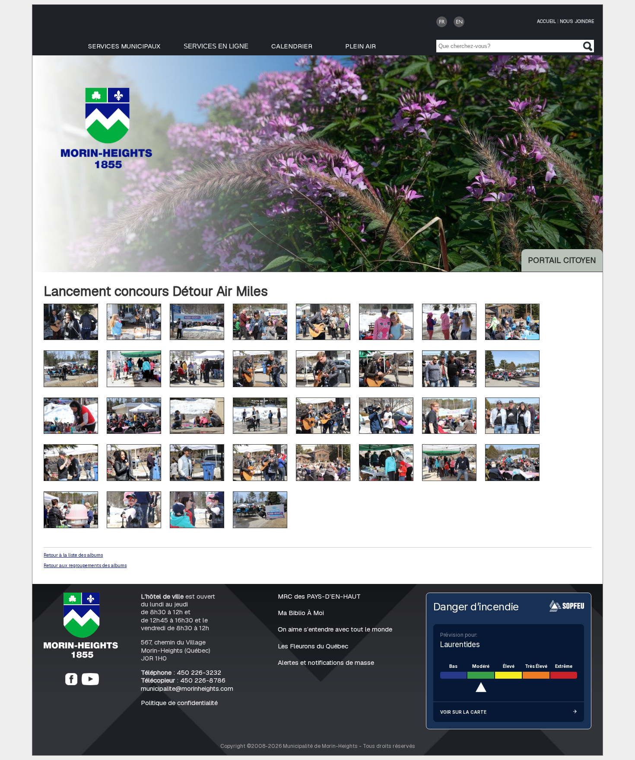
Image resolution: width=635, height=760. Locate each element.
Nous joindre (577, 21)
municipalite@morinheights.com (187, 688)
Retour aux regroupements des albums (85, 565)
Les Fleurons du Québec (313, 646)
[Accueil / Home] (106, 166)
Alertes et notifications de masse (326, 662)
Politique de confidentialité (179, 703)
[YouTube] (90, 683)
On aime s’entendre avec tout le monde (335, 629)
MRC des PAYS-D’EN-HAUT (319, 596)
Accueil (546, 21)
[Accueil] (81, 655)
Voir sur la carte (463, 712)
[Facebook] (71, 683)
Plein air (360, 46)
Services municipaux (124, 46)
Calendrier (291, 46)
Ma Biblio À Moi (301, 613)
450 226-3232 (199, 672)
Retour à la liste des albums (73, 555)
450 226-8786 (202, 680)
